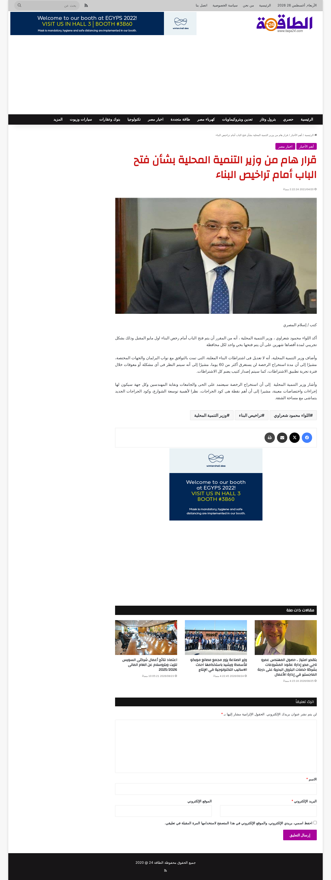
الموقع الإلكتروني (199, 801)
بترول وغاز (268, 119)
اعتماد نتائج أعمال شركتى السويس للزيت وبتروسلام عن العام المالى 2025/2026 (149, 665)
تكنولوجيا (134, 119)
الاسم (311, 779)
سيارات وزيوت (81, 119)
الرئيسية (265, 5)
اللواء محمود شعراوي (292, 415)
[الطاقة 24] (276, 24)
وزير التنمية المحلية (210, 415)
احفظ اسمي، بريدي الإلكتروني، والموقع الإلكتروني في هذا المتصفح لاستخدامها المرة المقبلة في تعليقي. (238, 823)
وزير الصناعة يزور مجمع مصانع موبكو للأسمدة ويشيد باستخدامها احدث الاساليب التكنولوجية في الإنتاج (218, 665)
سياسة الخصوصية (225, 5)
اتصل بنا (201, 5)
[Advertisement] (165, 75)
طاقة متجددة (180, 119)
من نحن (248, 5)
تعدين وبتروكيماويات (237, 119)
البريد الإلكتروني (304, 801)
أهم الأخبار (296, 135)
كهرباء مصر (206, 119)
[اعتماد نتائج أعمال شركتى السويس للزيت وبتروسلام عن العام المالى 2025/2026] (146, 637)
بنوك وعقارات (109, 119)
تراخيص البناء (250, 415)
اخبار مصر (155, 119)
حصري (288, 119)
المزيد (58, 119)
